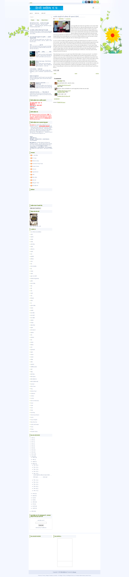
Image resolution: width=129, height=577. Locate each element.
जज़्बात (32, 271)
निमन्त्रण (32, 298)
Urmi (58, 86)
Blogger (74, 572)
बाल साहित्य (33, 317)
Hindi (32, 410)
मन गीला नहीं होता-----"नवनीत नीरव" (36, 69)
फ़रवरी (34, 506)
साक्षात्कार (32, 364)
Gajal (32, 405)
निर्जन (32, 300)
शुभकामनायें (33, 349)
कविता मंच (32, 249)
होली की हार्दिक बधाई (34, 381)
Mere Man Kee (34, 422)
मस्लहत (32, 322)
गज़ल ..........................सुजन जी (36, 44)
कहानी (32, 251)
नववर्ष (32, 293)
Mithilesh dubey (35, 160)
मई (33, 499)
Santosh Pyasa (88, 575)
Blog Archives (45, 20)
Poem (32, 426)
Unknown (34, 169)
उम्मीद (33, 174)
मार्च (33, 504)
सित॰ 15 (35, 473)
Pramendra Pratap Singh (37, 163)
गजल (32, 261)
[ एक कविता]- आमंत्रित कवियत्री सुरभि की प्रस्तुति (39, 30)
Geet (32, 407)
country (32, 398)
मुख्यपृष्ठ (31, 2)
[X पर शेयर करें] (57, 70)
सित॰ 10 (35, 484)
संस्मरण (32, 354)
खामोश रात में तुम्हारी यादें (34, 76)
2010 (32, 456)
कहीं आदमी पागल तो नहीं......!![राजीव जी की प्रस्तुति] (39, 23)
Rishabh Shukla (35, 166)
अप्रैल (34, 502)
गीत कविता (33, 266)
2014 (32, 448)
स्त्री (31, 369)
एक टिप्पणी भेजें (56, 98)
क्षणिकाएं (32, 258)
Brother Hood (33, 391)
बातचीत (32, 310)
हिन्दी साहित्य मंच (35, 185)
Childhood (33, 393)
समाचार (32, 357)
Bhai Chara (33, 386)
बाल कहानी (32, 315)
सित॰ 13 (35, 482)
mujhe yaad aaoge (35, 424)
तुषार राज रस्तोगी (34, 276)
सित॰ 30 (35, 465)
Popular (32, 20)
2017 (32, 441)
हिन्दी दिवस (33, 374)
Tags (38, 20)
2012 (32, 452)
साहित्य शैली (43, 13)
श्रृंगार (32, 352)
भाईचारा (32, 320)
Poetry (32, 429)
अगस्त (34, 493)
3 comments (68, 18)
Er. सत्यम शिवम (35, 155)
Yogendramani (35, 171)
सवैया (32, 361)
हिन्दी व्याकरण (33, 376)
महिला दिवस (33, 325)
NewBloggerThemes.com (71, 575)
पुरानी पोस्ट (97, 73)
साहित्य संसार (37, 13)
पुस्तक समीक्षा (33, 305)
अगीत (32, 234)
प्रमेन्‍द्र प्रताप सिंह (33, 108)
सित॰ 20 (35, 471)
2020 (32, 437)
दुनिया (32, 281)
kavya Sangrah (34, 419)
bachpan (32, 384)
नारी (31, 295)
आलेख (32, 239)
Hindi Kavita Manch (35, 414)
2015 (32, 446)
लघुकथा (32, 332)
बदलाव (32, 308)
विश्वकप (32, 344)
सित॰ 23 (35, 467)
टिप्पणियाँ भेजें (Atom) (61, 102)
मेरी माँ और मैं (33, 330)
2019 (32, 439)
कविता (32, 246)
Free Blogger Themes (62, 575)
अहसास (32, 236)
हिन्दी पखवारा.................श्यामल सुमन (40, 477)
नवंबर (33, 459)
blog (31, 388)
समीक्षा (32, 359)
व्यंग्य (31, 347)
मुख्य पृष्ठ (31, 13)
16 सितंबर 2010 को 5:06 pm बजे (63, 96)
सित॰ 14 (35, 480)
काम (31, 254)
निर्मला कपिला (34, 177)
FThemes (43, 575)
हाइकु (32, 371)
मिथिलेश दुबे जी (32, 106)
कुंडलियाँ (32, 256)
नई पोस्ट (55, 73)
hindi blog (33, 412)
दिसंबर (34, 457)
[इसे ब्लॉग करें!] (55, 70)
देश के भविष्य (33, 283)
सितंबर (34, 463)
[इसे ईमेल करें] (54, 70)
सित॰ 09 (35, 486)
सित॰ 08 (35, 488)
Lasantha (55, 575)
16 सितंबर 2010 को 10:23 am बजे (63, 85)
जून (33, 497)
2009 (32, 511)
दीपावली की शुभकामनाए (35, 278)
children (32, 395)
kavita (32, 417)
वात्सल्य (32, 342)
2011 (32, 454)
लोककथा (32, 337)
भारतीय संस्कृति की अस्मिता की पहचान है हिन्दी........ (42, 475)
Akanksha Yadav (61, 92)
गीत (31, 263)
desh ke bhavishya (35, 400)
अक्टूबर (34, 461)
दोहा (31, 285)
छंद (31, 268)
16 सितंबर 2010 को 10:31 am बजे (63, 90)
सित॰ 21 (35, 469)
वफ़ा (31, 339)
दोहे (31, 288)
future (32, 403)
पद (31, 303)
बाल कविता (32, 312)
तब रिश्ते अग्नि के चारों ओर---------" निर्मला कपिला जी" (39, 92)
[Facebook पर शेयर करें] (58, 70)
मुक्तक (32, 327)
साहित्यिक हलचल (34, 366)
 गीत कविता (36, 232)
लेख (31, 334)
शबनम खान (34, 180)
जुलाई (34, 495)
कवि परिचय (33, 244)
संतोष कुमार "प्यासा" (35, 182)
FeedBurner (43, 527)
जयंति (32, 273)
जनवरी (34, 508)
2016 (32, 444)
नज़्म (31, 290)
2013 (32, 450)
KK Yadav (34, 158)
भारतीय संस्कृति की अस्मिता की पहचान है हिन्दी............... (69, 16)
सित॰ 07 (35, 490)
